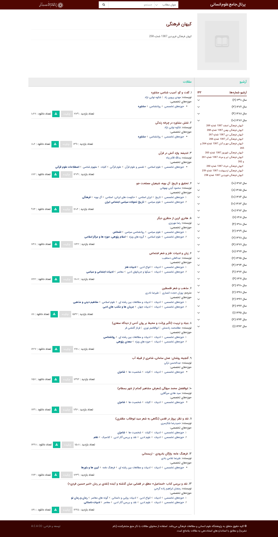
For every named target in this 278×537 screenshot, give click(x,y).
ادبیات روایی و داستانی (124, 498)
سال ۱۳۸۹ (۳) (239, 107)
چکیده (67, 114)
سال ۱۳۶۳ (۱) (239, 326)
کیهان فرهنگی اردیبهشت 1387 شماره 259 (222, 171)
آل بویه (98, 197)
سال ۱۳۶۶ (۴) (239, 306)
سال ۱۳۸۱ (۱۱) (239, 217)
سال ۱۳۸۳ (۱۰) (239, 204)
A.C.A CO (36, 526)
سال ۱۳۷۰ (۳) (239, 286)
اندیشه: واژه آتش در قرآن (173, 153)
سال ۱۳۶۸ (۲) (239, 292)
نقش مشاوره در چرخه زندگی (172, 123)
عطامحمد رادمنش (171, 328)
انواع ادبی (145, 267)
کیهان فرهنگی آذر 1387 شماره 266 (226, 139)
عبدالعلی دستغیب (171, 258)
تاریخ (158, 197)
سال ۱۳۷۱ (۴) (239, 279)
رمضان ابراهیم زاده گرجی (167, 488)
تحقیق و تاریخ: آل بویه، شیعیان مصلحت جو (162, 183)
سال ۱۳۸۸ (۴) (239, 114)
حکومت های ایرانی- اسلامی (120, 197)
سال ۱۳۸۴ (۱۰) (239, 197)
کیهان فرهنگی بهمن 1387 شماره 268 (225, 130)
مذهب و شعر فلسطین (175, 288)
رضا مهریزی (175, 223)
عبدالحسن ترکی (172, 363)
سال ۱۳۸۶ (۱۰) (239, 183)
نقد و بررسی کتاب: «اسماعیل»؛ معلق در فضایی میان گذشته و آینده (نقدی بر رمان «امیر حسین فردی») (127, 484)
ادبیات (157, 267)
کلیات (103, 167)
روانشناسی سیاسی (134, 232)
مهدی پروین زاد (172, 97)
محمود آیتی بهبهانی (170, 188)
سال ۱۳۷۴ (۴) (239, 265)
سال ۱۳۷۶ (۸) (239, 251)
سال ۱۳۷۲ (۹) (239, 272)
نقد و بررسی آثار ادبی (125, 437)
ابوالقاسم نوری (151, 328)
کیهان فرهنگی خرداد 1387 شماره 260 (225, 166)
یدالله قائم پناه (173, 158)
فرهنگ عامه (109, 467)
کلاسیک (106, 437)
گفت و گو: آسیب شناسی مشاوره (170, 92)
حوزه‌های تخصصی (174, 106)
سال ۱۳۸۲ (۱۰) (239, 211)
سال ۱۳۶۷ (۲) (239, 299)
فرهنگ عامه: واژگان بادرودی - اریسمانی (165, 453)
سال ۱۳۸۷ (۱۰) (239, 120)
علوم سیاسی (154, 202)
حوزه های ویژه (143, 342)
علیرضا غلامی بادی (171, 458)
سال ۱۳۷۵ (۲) (239, 258)
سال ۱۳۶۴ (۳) (239, 320)
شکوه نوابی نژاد (153, 97)
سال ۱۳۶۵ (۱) (239, 313)
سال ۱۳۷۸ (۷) (239, 238)
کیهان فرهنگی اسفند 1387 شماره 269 (224, 126)
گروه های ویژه (136, 237)
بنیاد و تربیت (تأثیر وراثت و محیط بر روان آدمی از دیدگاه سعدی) (150, 323)
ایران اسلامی (145, 197)
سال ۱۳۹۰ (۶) (239, 100)
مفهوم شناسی (90, 167)
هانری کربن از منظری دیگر (172, 218)
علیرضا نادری (152, 293)
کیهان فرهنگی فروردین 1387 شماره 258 (223, 175)
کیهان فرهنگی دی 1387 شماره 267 (226, 135)
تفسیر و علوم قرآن (134, 167)
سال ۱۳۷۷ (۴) (239, 245)
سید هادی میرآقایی (171, 393)
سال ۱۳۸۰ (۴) (239, 224)
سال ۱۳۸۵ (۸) (239, 190)
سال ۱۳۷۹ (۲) (239, 231)
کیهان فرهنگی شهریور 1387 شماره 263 (224, 153)
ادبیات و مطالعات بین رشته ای (135, 302)
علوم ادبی (145, 437)
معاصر (120, 272)
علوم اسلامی (154, 167)
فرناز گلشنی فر (132, 328)
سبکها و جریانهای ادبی (139, 272)
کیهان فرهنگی (179, 24)
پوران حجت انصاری (172, 293)
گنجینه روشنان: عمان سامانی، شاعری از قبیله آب (160, 358)
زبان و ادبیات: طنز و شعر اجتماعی (169, 253)
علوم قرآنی (115, 167)
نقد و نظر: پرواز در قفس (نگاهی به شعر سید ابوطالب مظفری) (152, 418)
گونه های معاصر (99, 498)
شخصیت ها (135, 372)
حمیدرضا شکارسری (171, 423)
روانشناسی (155, 106)
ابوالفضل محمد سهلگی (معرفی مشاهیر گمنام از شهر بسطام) (152, 388)
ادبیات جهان (144, 307)
